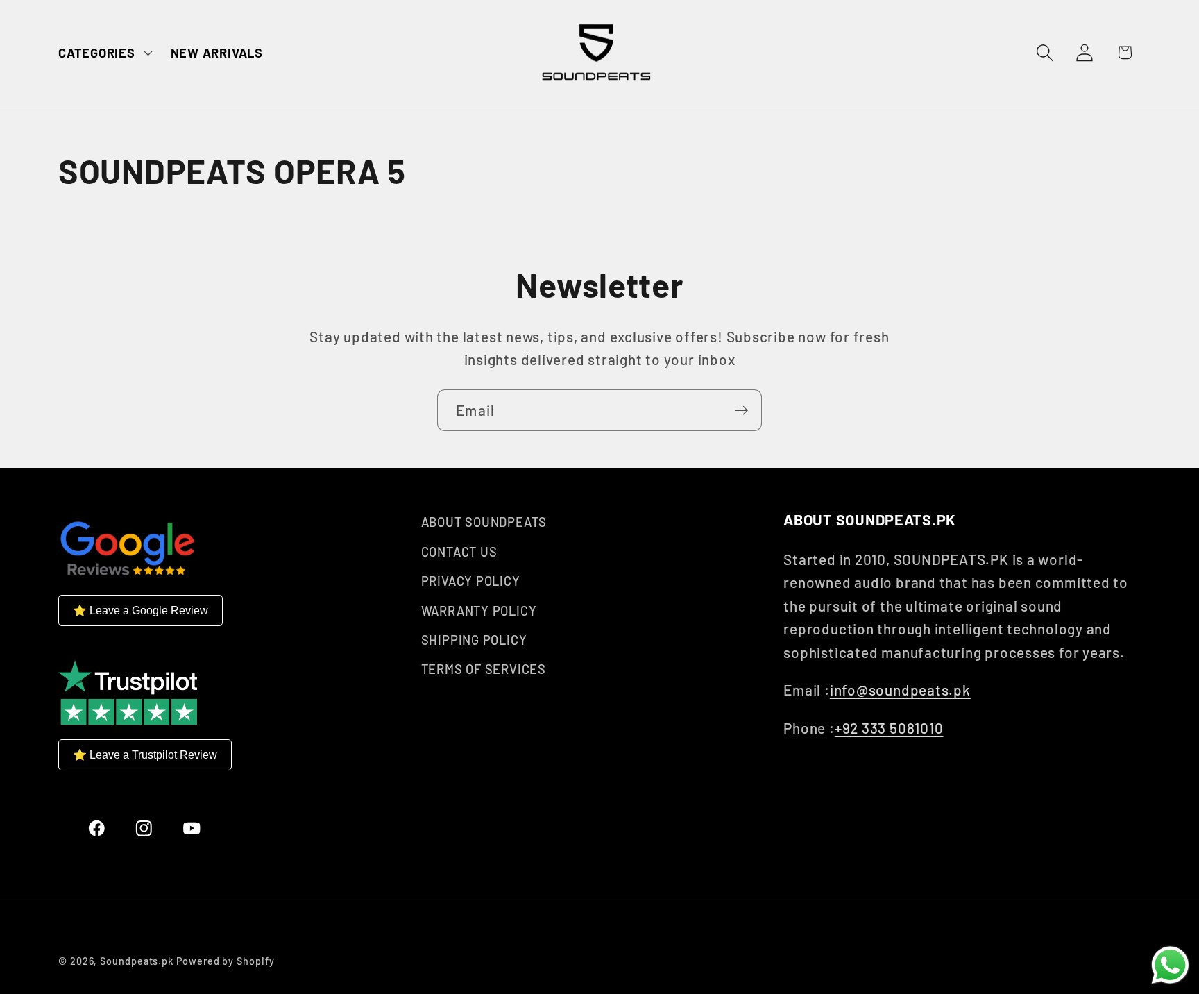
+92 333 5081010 (889, 727)
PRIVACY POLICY (470, 581)
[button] (103, 52)
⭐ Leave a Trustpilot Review (145, 754)
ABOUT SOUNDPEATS (484, 522)
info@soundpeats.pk (900, 689)
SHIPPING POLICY (474, 639)
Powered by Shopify (225, 961)
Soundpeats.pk (136, 961)
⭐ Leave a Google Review (140, 610)
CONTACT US (459, 551)
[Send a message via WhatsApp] (1170, 965)
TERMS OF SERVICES (483, 669)
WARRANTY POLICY (479, 610)
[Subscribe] (741, 410)
